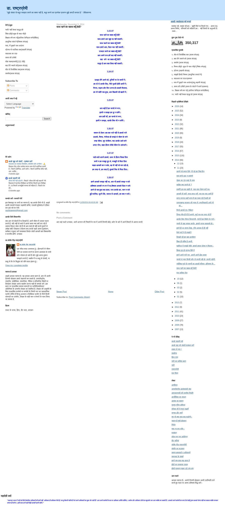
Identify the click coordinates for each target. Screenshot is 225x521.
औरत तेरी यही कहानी (16, 181)
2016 (177, 151)
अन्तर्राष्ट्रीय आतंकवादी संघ (181, 389)
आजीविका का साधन (179, 397)
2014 (177, 160)
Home (110, 291)
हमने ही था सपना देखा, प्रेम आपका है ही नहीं (192, 228)
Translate (26, 108)
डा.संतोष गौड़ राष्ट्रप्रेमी (27, 244)
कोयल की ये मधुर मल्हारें (180, 409)
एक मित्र (175, 373)
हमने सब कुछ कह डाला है (181, 460)
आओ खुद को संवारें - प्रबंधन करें (20, 161)
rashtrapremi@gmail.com (16, 210)
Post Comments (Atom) (79, 297)
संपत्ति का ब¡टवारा (178, 448)
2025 (177, 111)
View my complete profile (16, 265)
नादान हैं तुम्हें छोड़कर (179, 421)
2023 (177, 120)
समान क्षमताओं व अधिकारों (181, 452)
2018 (177, 142)
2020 (177, 133)
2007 (177, 329)
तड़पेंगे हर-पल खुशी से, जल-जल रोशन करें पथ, (193, 189)
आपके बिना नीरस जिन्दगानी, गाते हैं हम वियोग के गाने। (195, 219)
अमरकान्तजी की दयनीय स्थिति (182, 393)
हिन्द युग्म (175, 357)
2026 (177, 106)
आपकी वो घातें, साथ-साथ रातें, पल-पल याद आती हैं (194, 194)
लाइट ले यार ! (177, 349)
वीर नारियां (175, 441)
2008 (177, 325)
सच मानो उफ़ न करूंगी (184, 176)
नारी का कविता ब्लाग (179, 361)
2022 (177, 124)
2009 (177, 320)
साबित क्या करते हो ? (184, 185)
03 (178, 287)
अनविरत (174, 385)
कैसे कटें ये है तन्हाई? (183, 232)
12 (178, 163)
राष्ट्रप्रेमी (175, 369)
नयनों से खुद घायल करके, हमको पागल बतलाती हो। (195, 223)
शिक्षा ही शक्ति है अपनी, (184, 241)
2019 (177, 138)
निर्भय (173, 425)
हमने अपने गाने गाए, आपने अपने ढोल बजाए (191, 255)
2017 (177, 146)
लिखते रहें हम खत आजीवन (185, 237)
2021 (177, 128)
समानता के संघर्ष (177, 456)
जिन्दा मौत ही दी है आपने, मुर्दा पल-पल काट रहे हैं (193, 214)
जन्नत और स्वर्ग (177, 413)
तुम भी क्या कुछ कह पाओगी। (182, 417)
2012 (177, 307)
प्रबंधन (174, 433)
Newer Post (61, 291)
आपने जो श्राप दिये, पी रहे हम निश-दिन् (190, 171)
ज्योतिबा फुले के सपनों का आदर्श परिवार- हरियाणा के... (195, 264)
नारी (173, 365)
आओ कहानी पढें (14, 178)
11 (178, 168)
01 (178, 297)
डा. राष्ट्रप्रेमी (17, 8)
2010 (177, 316)
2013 (177, 302)
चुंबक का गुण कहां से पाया (185, 180)
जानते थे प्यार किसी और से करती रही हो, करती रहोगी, (196, 259)
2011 (177, 311)
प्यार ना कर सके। (178, 429)
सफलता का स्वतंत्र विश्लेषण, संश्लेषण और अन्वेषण (25, 164)
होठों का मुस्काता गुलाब (180, 464)
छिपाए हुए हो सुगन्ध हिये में (185, 250)
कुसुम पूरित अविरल (178, 405)
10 (178, 279)
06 (178, 283)
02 (178, 292)
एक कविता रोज (181, 273)
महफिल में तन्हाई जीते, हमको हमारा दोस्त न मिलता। (195, 246)
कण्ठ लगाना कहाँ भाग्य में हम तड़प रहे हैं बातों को (193, 198)
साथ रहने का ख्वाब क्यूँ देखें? (68, 26)
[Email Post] (101, 202)
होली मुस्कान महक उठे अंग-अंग (183, 468)
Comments (14, 90)
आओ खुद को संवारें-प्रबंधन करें (183, 345)
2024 (177, 115)
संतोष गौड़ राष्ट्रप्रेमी (179, 444)
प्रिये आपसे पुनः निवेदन (184, 210)
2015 (177, 155)
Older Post (159, 291)
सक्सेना (174, 353)
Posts (12, 86)
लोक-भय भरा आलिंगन (180, 437)
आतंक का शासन (177, 401)
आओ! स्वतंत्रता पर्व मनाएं (181, 21)
